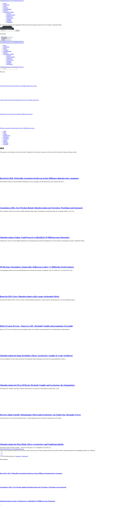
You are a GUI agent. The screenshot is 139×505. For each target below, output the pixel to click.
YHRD (5, 134)
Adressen (5, 7)
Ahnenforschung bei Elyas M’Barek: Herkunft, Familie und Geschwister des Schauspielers (37, 385)
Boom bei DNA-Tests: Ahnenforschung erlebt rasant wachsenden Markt (29, 296)
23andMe (8, 20)
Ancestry (8, 13)
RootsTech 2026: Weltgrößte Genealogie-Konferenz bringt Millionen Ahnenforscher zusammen (18, 85)
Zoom (4, 131)
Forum (5, 6)
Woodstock (6, 138)
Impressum (18, 456)
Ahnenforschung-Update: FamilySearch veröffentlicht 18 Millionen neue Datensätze (16, 114)
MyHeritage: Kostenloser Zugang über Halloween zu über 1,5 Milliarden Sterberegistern (17, 128)
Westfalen (5, 144)
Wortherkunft (6, 135)
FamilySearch (9, 18)
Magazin (5, 10)
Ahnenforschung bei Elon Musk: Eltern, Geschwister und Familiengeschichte (32, 444)
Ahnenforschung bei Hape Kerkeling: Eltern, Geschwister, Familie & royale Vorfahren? (36, 356)
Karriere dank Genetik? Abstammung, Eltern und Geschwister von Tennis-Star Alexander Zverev (40, 415)
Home (4, 3)
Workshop (5, 137)
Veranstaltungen (7, 9)
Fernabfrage (6, 5)
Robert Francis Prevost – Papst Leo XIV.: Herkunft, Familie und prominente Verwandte (36, 326)
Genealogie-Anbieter (8, 12)
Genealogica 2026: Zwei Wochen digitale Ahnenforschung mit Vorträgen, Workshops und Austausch (41, 208)
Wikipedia (5, 142)
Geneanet (8, 19)
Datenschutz (25, 456)
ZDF (4, 132)
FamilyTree (9, 16)
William (5, 141)
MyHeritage (9, 22)
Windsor (5, 140)
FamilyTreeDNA (10, 15)
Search (17, 30)
